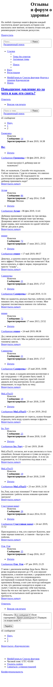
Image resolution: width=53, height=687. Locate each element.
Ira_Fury (5, 428)
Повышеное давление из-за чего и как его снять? (23, 91)
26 (22, 511)
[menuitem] (21, 56)
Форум (16, 8)
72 (22, 241)
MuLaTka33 (7, 393)
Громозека (6, 133)
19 (22, 399)
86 (22, 195)
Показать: (9, 615)
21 (22, 281)
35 (22, 551)
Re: (3, 147)
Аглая (4, 190)
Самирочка (6, 276)
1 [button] (7, 125)
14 (22, 138)
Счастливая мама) (10, 506)
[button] (10, 123)
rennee (4, 235)
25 (22, 433)
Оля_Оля (5, 546)
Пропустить (7, 35)
